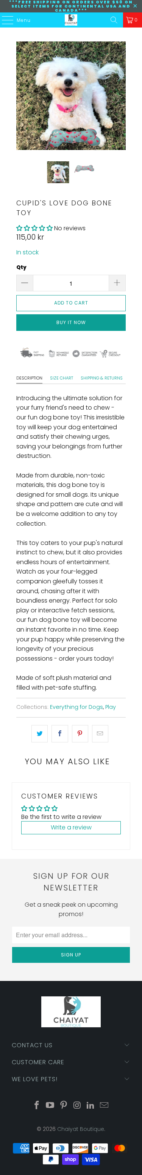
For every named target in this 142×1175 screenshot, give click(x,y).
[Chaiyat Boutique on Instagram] (77, 1106)
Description (29, 378)
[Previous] (22, 95)
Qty (21, 267)
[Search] (114, 20)
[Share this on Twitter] (39, 733)
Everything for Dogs (76, 707)
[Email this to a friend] (100, 733)
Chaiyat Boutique (80, 1129)
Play (110, 707)
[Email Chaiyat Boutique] (104, 1106)
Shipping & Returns (102, 378)
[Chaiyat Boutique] (71, 20)
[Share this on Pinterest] (80, 733)
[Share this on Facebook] (59, 733)
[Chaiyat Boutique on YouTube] (50, 1106)
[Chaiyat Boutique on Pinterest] (64, 1106)
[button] (34, 228)
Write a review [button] (71, 827)
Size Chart (61, 378)
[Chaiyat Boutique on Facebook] (36, 1106)
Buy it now (71, 322)
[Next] (120, 95)
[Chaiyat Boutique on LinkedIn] (91, 1106)
